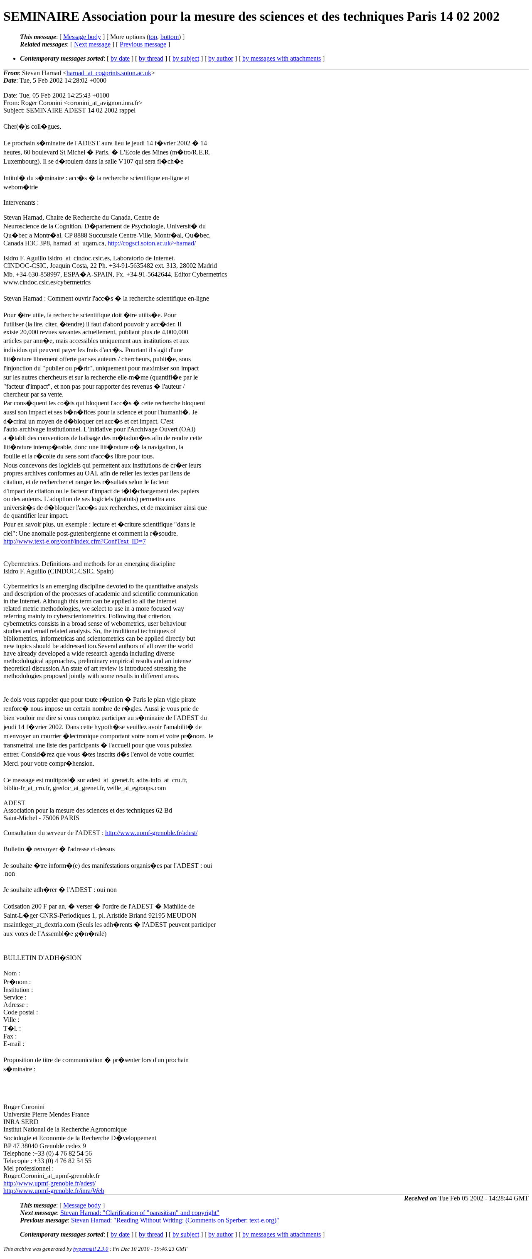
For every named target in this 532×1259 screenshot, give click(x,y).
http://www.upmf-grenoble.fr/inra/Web (53, 1190)
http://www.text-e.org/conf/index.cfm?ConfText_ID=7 (74, 541)
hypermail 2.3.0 (90, 1249)
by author (220, 58)
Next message (92, 44)
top (153, 36)
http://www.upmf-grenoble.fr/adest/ (151, 832)
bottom (169, 36)
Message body (82, 36)
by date (120, 58)
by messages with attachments (281, 58)
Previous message (143, 44)
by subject (185, 58)
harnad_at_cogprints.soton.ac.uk (108, 72)
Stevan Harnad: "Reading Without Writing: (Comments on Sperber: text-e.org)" (175, 1220)
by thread (151, 58)
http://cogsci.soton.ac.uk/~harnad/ (152, 243)
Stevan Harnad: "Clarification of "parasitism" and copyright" (139, 1212)
